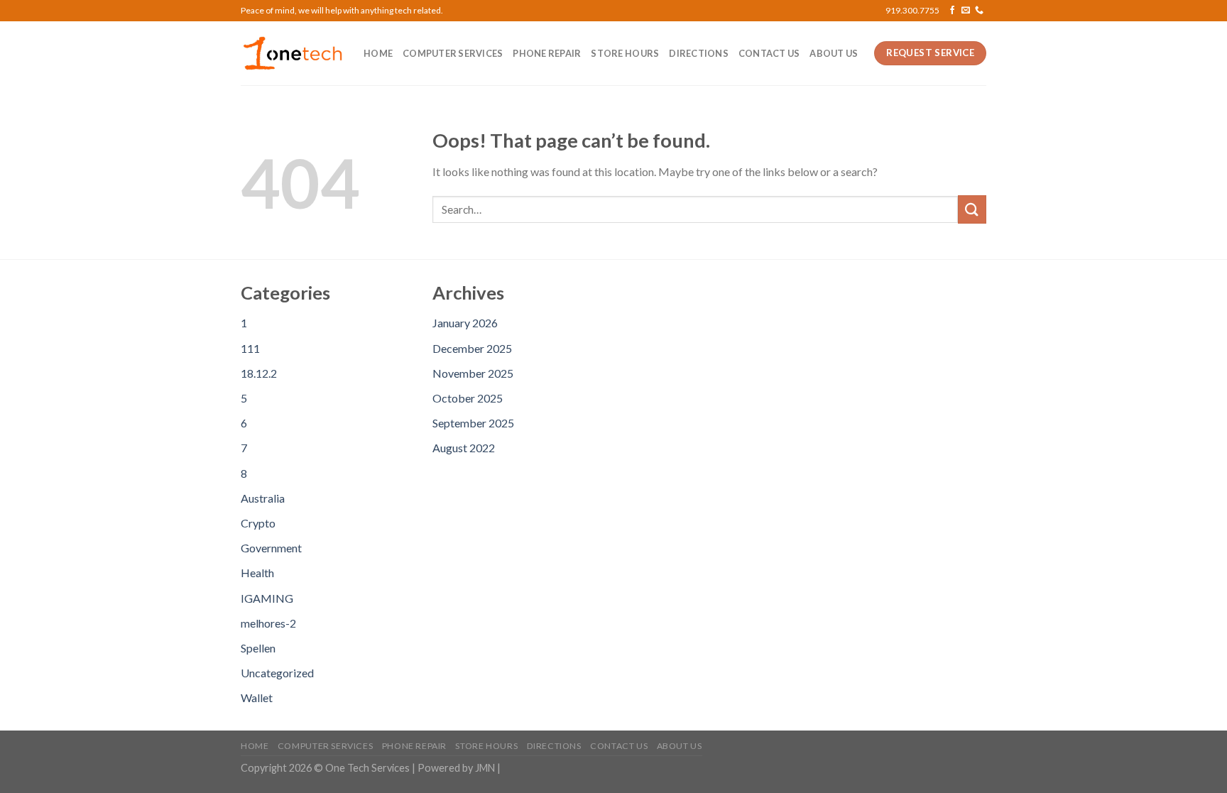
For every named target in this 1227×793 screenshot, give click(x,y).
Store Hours (625, 53)
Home (378, 53)
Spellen (258, 648)
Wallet (257, 697)
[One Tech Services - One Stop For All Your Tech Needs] (291, 53)
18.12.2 (259, 373)
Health (257, 572)
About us (833, 53)
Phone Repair (547, 53)
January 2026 (465, 322)
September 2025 (473, 423)
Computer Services (453, 53)
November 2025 (472, 373)
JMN (485, 768)
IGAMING (267, 598)
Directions (699, 53)
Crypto (258, 523)
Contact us (769, 53)
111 (250, 348)
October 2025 (467, 398)
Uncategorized (277, 672)
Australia (263, 498)
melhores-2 (268, 623)
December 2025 (472, 348)
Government (271, 547)
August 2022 (463, 447)
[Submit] (972, 209)
